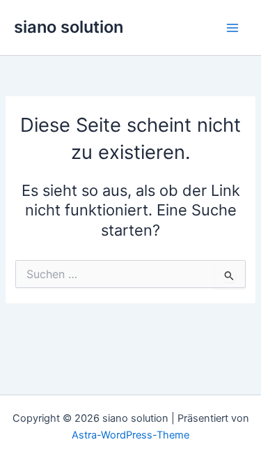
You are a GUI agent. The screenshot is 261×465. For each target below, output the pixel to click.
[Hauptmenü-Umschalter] (232, 28)
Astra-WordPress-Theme (130, 435)
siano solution (68, 27)
